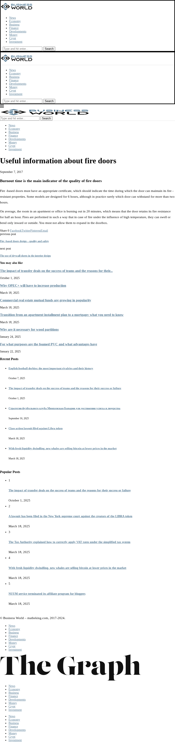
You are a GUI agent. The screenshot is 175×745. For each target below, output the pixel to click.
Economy (15, 21)
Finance (14, 28)
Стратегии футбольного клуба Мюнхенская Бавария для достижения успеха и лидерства (64, 408)
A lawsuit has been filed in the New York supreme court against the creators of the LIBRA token (70, 516)
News (12, 17)
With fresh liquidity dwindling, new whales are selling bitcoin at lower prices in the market (63, 448)
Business (14, 24)
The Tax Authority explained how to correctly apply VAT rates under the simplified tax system (69, 542)
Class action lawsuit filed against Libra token (36, 428)
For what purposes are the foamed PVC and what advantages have (48, 344)
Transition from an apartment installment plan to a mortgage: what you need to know (62, 315)
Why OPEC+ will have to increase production (33, 285)
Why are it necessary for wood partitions (29, 329)
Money (13, 35)
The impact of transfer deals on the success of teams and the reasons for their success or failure (65, 388)
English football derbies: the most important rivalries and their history (51, 368)
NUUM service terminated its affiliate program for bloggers (47, 593)
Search (49, 48)
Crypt (12, 38)
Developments (17, 31)
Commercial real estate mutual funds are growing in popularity (45, 300)
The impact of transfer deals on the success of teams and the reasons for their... (56, 271)
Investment (15, 41)
